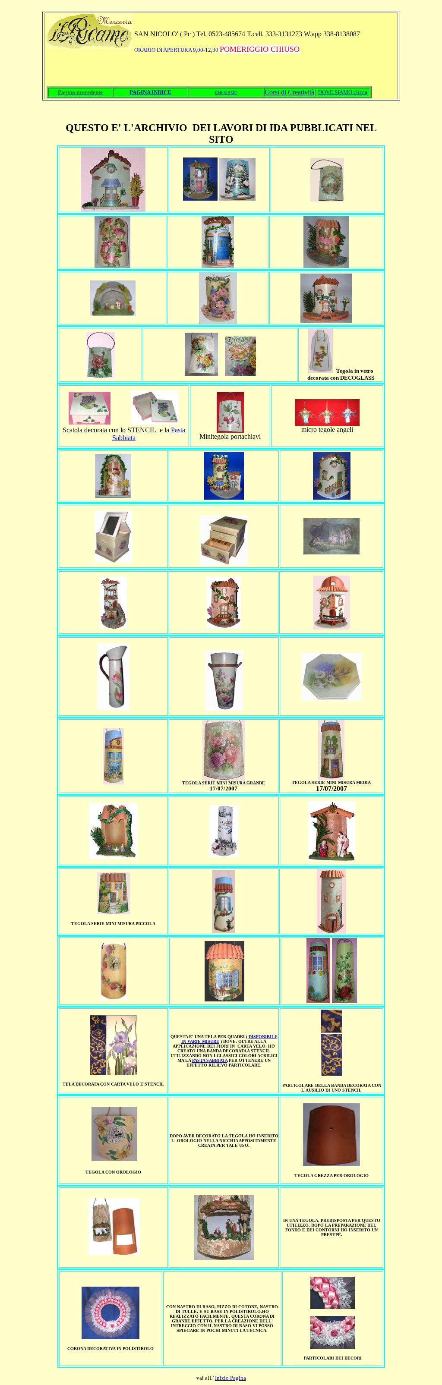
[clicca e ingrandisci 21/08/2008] (201, 373)
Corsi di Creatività (289, 92)
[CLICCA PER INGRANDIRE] (320, 370)
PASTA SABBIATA (209, 1060)
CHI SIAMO (226, 92)
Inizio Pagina (230, 1378)
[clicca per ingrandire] (113, 314)
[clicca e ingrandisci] (89, 422)
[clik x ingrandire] (200, 198)
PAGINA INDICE (150, 92)
